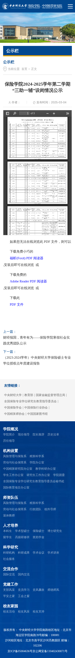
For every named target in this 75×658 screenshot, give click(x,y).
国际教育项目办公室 (16, 487)
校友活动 (9, 611)
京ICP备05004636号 (20, 651)
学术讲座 (53, 552)
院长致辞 (38, 434)
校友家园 (10, 606)
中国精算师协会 (14, 413)
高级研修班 (22, 537)
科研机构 (9, 552)
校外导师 (50, 509)
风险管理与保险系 (14, 456)
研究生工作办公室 (38, 475)
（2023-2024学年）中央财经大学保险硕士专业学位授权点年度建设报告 (37, 360)
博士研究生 (55, 531)
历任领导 (9, 440)
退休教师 (9, 515)
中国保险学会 (13, 407)
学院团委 (59, 475)
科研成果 (24, 552)
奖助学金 (38, 537)
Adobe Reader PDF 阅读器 (28, 281)
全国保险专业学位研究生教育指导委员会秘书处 (33, 481)
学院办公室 (37, 462)
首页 (24, 69)
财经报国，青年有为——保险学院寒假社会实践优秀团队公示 (36, 340)
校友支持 (38, 611)
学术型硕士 (22, 531)
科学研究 (10, 547)
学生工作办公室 (13, 475)
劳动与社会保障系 (14, 462)
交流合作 (10, 569)
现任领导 (24, 434)
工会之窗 (24, 596)
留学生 (7, 537)
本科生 (7, 531)
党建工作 (10, 584)
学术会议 (38, 552)
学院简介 (9, 434)
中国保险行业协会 (36, 407)
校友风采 (24, 611)
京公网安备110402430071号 (50, 651)
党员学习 (24, 589)
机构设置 (10, 451)
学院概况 (10, 429)
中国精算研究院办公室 (17, 468)
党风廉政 (38, 589)
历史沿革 (53, 434)
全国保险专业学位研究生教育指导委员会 (30, 401)
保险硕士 (38, 531)
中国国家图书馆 (37, 413)
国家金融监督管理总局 (50, 395)
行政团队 (35, 509)
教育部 (28, 395)
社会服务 (9, 559)
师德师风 (53, 589)
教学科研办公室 (45, 468)
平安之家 (9, 596)
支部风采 (9, 589)
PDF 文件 (17, 304)
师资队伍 (10, 497)
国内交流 (24, 574)
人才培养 (10, 525)
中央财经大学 (13, 395)
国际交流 (9, 574)
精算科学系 (37, 456)
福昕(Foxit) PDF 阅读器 (26, 258)
